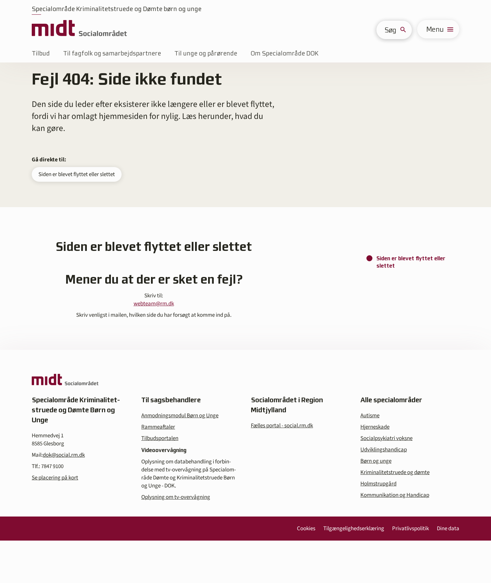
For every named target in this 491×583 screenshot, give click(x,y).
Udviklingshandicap (383, 450)
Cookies (306, 529)
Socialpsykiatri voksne (386, 438)
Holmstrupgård (378, 484)
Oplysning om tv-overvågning (175, 497)
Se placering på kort (55, 478)
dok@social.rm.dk (64, 455)
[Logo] (79, 29)
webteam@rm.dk (154, 304)
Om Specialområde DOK (284, 53)
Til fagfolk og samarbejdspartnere (112, 53)
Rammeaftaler (158, 427)
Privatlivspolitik (410, 529)
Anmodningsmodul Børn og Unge (179, 416)
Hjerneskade (374, 427)
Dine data (448, 529)
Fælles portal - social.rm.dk (282, 426)
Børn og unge (375, 461)
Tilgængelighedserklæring (353, 529)
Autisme (369, 416)
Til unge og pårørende (205, 53)
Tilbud (41, 53)
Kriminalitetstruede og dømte (395, 472)
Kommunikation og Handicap (394, 495)
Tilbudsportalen (159, 438)
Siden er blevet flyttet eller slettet (76, 174)
